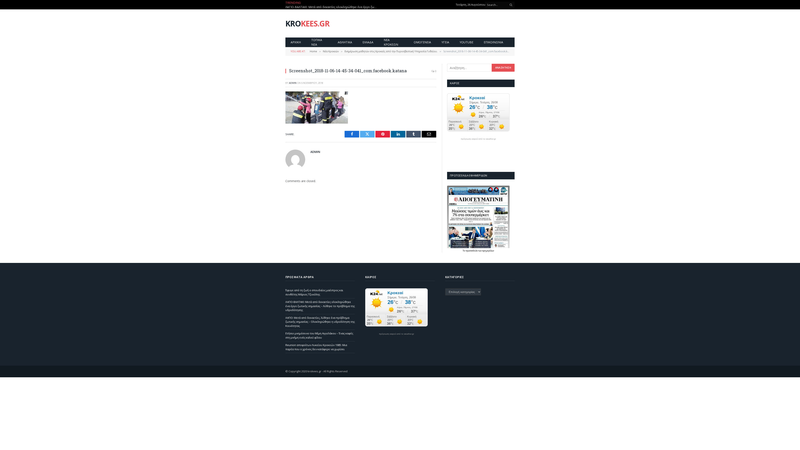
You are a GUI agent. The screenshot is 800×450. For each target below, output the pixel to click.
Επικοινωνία (493, 42)
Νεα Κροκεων (391, 42)
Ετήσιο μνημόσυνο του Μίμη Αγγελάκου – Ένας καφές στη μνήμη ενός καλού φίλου (319, 335)
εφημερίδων (488, 250)
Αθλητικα (345, 42)
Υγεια (445, 42)
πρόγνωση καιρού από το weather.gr (478, 139)
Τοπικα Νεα (316, 42)
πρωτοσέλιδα (472, 250)
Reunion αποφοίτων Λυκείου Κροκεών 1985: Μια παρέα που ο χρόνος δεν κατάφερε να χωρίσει (316, 347)
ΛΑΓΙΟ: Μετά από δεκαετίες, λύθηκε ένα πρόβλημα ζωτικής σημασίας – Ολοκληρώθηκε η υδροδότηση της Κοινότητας (320, 322)
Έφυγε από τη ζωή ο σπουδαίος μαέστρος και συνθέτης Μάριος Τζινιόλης (314, 292)
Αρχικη (296, 42)
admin (292, 82)
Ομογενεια (422, 42)
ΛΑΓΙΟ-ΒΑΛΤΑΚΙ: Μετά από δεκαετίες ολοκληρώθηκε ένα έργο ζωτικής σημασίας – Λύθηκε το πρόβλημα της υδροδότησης (332, 7)
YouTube (466, 42)
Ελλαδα (367, 42)
